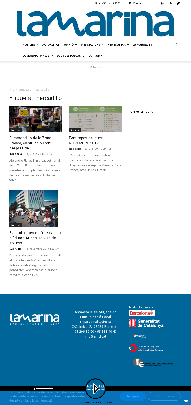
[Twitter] (178, 3)
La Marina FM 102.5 (36, 55)
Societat (15, 130)
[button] (176, 45)
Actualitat (51, 44)
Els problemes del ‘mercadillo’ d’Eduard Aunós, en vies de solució (35, 237)
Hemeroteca (116, 44)
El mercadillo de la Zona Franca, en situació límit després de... (30, 143)
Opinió (69, 44)
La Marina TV (142, 44)
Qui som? (95, 55)
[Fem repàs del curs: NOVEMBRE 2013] (95, 119)
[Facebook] (155, 3)
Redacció (15, 154)
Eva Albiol (16, 248)
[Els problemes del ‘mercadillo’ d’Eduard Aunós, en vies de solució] (35, 208)
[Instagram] (162, 3)
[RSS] (170, 3)
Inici (11, 90)
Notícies (29, 44)
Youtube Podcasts (70, 55)
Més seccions (90, 44)
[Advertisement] (95, 77)
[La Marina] (95, 23)
